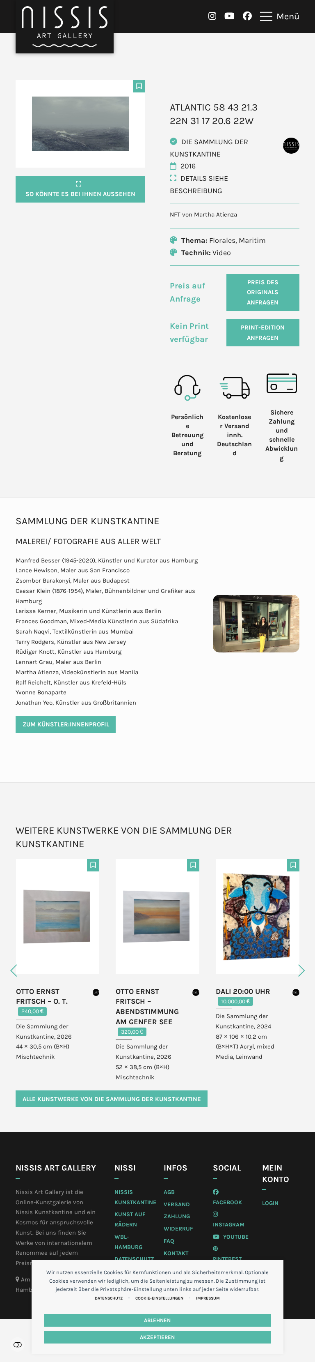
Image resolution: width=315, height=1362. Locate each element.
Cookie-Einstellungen (159, 1298)
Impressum (208, 1298)
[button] (279, 16)
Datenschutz (109, 1298)
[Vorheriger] (30, 971)
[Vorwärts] (285, 971)
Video (221, 252)
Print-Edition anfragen (263, 332)
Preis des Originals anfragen (262, 293)
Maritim (252, 240)
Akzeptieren (157, 1337)
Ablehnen (157, 1320)
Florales (222, 240)
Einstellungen (17, 1344)
